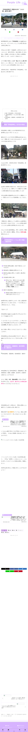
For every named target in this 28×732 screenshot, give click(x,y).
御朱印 (8, 532)
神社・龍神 (5, 530)
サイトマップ (21, 727)
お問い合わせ (21, 725)
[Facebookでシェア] (14, 29)
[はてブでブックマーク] (22, 29)
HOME (7, 725)
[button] (25, 392)
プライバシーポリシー (7, 727)
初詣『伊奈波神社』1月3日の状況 (13, 113)
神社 (14, 530)
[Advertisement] (14, 91)
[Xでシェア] (5, 29)
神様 (10, 530)
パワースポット (20, 530)
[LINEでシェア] (10, 32)
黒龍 (3, 532)
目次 (12, 111)
